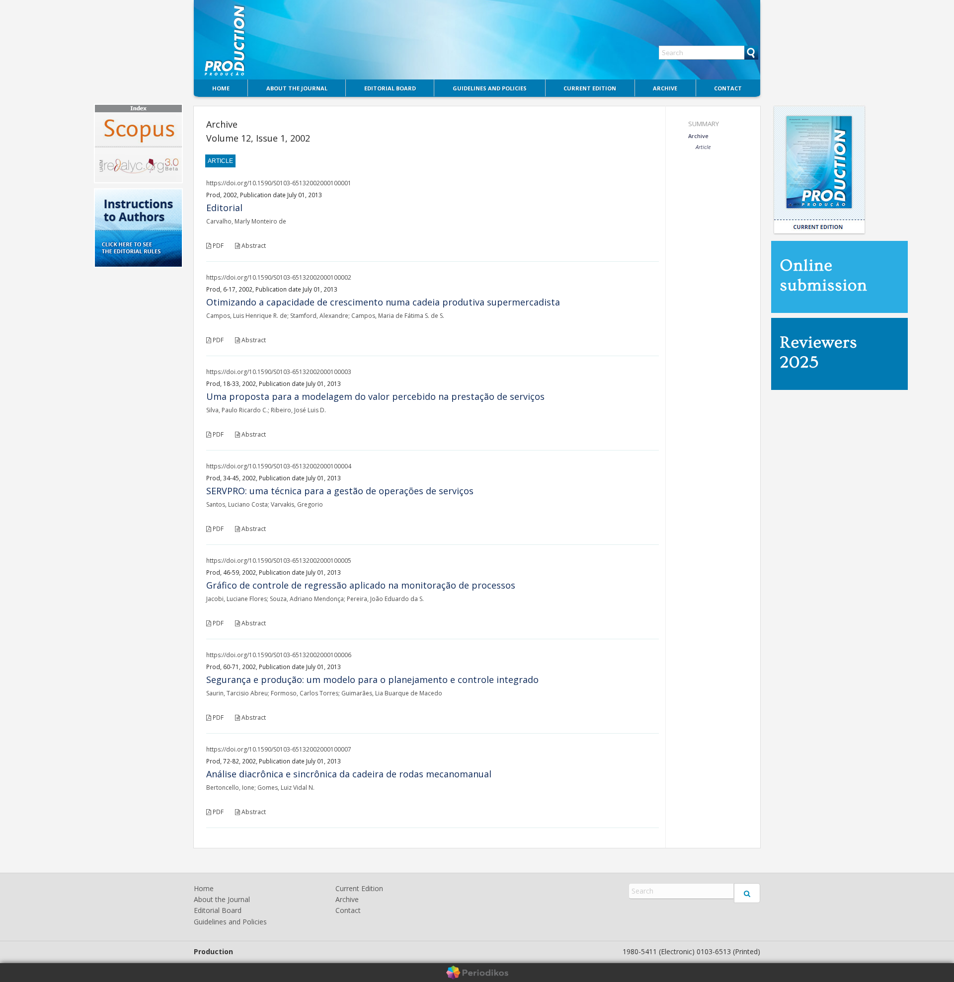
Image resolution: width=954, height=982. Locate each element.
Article (703, 147)
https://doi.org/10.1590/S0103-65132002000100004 (278, 466)
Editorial (224, 208)
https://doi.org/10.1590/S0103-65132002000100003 (278, 372)
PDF (217, 245)
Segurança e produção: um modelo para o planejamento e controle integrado (372, 679)
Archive (665, 88)
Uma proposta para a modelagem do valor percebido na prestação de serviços (375, 396)
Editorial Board (390, 88)
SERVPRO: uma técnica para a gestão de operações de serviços (340, 491)
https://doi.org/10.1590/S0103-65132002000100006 (278, 655)
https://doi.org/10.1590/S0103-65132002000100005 (278, 560)
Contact (728, 88)
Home (221, 88)
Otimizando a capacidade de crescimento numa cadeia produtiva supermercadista (383, 302)
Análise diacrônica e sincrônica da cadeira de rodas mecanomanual (348, 774)
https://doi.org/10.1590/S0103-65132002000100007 (278, 749)
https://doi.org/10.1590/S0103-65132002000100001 (278, 183)
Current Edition (589, 88)
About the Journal (296, 88)
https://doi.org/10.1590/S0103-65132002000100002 (278, 277)
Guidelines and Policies (490, 88)
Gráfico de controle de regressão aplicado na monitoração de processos (360, 585)
